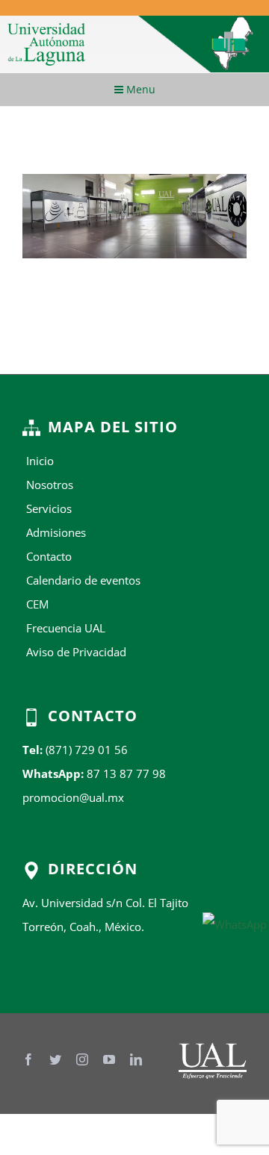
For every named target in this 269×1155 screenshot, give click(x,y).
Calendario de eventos (83, 580)
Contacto (49, 556)
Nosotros (49, 484)
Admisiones (56, 532)
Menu (139, 89)
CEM (37, 604)
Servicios (49, 508)
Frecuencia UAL (65, 627)
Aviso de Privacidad (76, 651)
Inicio (40, 460)
